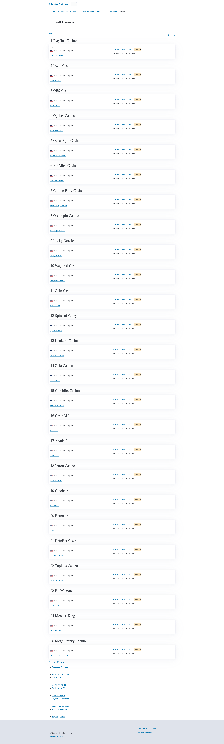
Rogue (55, 716)
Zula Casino (55, 380)
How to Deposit (58, 695)
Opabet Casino (56, 130)
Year (54, 709)
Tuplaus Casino (56, 580)
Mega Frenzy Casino (59, 655)
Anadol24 (54, 455)
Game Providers (59, 685)
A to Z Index (57, 677)
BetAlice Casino (57, 180)
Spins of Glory (56, 330)
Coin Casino (55, 305)
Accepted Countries (60, 674)
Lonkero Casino (57, 355)
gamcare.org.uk (145, 732)
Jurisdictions (63, 709)
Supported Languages (61, 706)
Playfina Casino (57, 55)
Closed (62, 716)
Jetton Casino (56, 480)
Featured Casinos (60, 667)
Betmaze (54, 530)
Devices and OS (58, 688)
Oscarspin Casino (57, 230)
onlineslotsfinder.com (58, 736)
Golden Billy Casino (58, 205)
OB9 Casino (55, 105)
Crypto (55, 699)
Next (51, 33)
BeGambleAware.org (147, 728)
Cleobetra (54, 505)
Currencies (64, 699)
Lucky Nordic (56, 255)
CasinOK (54, 430)
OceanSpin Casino (58, 155)
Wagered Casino (57, 280)
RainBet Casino (56, 555)
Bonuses (116, 49)
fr (72, 4)
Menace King (56, 630)
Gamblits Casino (57, 405)
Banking (123, 49)
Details (130, 49)
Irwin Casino (55, 80)
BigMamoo (55, 605)
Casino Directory (58, 662)
